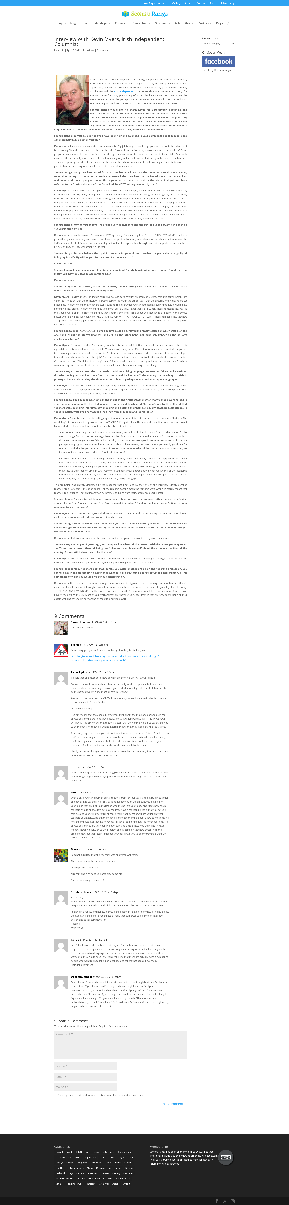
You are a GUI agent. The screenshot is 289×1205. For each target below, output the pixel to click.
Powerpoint (92, 1173)
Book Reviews (124, 1152)
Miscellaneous (115, 1168)
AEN (177, 23)
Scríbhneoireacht (96, 1178)
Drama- (102, 1157)
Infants (118, 1162)
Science (81, 1178)
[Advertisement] (121, 67)
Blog (73, 23)
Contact (202, 3)
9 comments (104, 50)
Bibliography (108, 1152)
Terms (214, 3)
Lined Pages (61, 1168)
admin (60, 50)
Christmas (60, 1157)
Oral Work (60, 1173)
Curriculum (140, 23)
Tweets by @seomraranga (216, 70)
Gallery (176, 3)
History (108, 1162)
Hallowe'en (96, 1162)
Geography (82, 1162)
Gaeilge (59, 1162)
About (162, 3)
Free (86, 23)
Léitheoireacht (77, 1168)
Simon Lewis (79, 622)
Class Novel (73, 1157)
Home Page (148, 3)
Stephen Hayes (81, 892)
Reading (116, 1173)
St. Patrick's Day (123, 1178)
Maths (90, 1168)
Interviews (88, 50)
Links (187, 3)
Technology (89, 1183)
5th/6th (79, 1152)
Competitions (89, 1157)
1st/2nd (59, 1152)
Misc (188, 23)
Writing (126, 1183)
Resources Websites (65, 1178)
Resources (128, 1173)
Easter (112, 1157)
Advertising (228, 3)
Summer (59, 1183)
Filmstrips (100, 23)
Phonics (80, 1173)
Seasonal (161, 23)
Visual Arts (104, 1183)
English (122, 1157)
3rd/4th (69, 1152)
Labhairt (128, 1162)
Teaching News (74, 1183)
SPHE (110, 1178)
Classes (120, 23)
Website (116, 1183)
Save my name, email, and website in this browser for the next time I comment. (101, 1095)
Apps (62, 23)
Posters (203, 23)
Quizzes (105, 1173)
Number (129, 1168)
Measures (100, 1168)
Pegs (219, 23)
